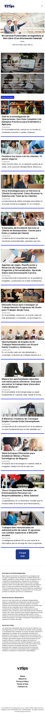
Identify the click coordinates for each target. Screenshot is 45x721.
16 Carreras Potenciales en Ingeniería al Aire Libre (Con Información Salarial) (22, 37)
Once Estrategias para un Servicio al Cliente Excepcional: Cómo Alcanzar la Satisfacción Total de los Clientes (22, 193)
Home (22, 676)
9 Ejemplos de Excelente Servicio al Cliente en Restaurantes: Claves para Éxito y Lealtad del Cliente (21, 230)
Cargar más (22, 554)
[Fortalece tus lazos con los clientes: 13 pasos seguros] (22, 147)
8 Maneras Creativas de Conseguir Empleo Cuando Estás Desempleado (21, 420)
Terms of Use (22, 684)
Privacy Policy (22, 681)
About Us (23, 679)
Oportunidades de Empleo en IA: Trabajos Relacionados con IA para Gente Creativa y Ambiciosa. (20, 344)
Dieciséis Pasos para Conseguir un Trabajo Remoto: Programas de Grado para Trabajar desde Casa (21, 307)
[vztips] (9, 5)
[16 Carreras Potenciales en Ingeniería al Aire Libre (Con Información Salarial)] (22, 23)
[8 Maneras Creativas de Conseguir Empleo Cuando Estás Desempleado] (22, 410)
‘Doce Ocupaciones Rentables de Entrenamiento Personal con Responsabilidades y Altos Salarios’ (20, 493)
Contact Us (22, 687)
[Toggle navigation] (42, 6)
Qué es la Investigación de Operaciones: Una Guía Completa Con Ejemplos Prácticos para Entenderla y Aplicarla (22, 120)
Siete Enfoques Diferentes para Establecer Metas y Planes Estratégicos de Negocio (18, 456)
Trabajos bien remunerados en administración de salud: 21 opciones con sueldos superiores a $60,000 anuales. (21, 531)
